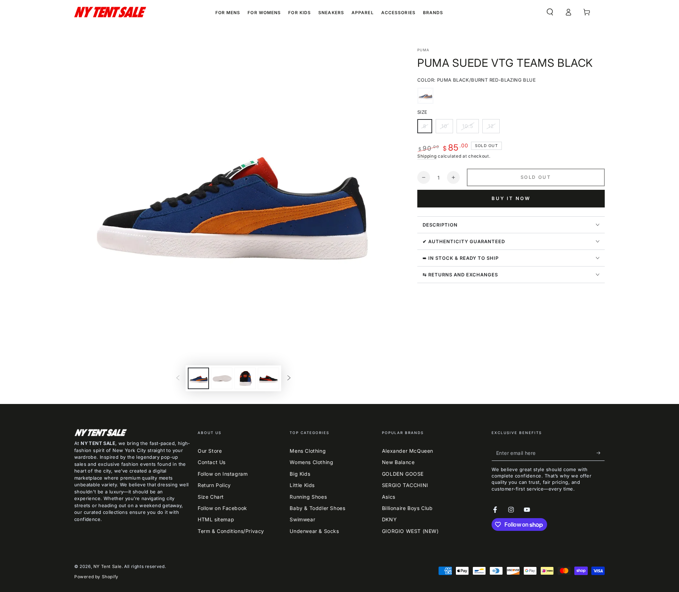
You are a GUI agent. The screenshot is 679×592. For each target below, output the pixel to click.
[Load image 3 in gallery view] (245, 378)
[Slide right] (289, 378)
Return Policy (214, 485)
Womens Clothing (311, 462)
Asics (388, 497)
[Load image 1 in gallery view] (198, 378)
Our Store (210, 451)
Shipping (427, 156)
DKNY (389, 519)
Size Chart (211, 497)
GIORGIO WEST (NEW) (410, 531)
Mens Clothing (308, 451)
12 (494, 128)
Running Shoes (308, 497)
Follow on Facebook (222, 508)
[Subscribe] (601, 453)
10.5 (470, 128)
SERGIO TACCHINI (405, 485)
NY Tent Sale (107, 566)
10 (447, 128)
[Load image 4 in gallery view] (268, 378)
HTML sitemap (216, 519)
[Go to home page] (110, 12)
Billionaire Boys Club (407, 508)
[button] (550, 12)
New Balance (398, 462)
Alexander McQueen (407, 451)
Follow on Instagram (223, 474)
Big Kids (300, 474)
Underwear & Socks (314, 531)
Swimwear (302, 519)
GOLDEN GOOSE (403, 474)
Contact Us (212, 462)
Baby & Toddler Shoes (317, 508)
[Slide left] (178, 378)
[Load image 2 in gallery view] (221, 378)
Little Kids (302, 485)
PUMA (423, 50)
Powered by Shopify (96, 576)
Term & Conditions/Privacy (231, 531)
